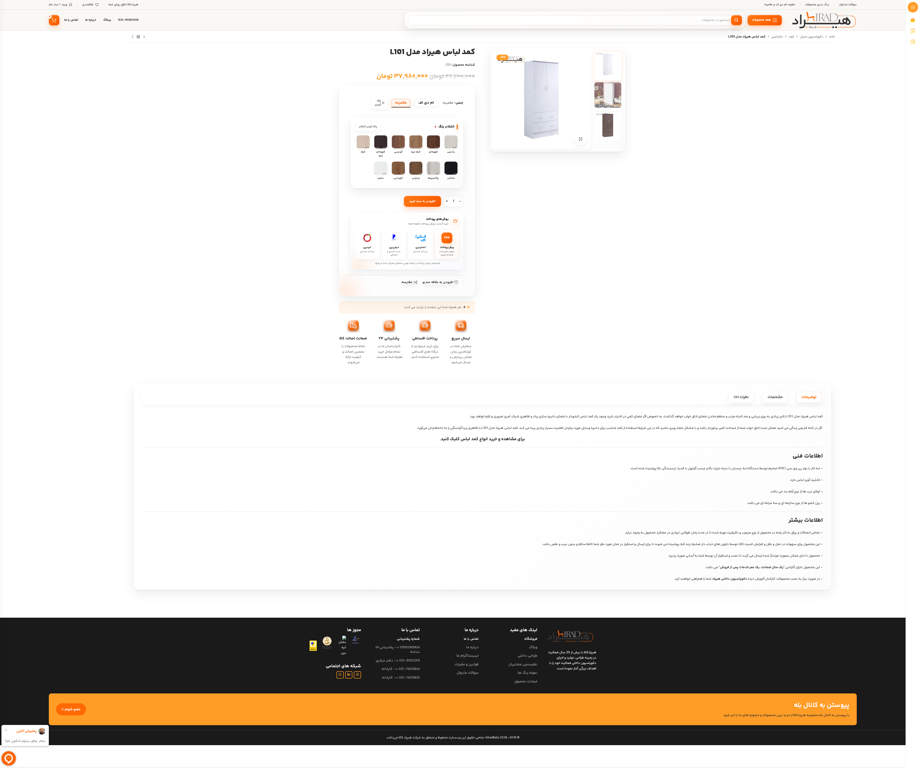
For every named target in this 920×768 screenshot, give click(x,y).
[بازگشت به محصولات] (138, 37)
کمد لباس (469, 439)
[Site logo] (824, 20)
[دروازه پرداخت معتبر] (313, 645)
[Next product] (132, 37)
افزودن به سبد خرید (422, 201)
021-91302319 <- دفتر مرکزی (398, 660)
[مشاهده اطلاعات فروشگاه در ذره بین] (341, 646)
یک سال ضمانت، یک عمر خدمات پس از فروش (751, 567)
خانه (832, 36)
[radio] (426, 103)
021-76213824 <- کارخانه (401, 669)
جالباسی (777, 36)
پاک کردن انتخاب (368, 127)
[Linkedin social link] (348, 675)
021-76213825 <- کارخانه (401, 677)
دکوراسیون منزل (811, 36)
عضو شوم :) (71, 709)
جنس (459, 103)
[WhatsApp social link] (340, 675)
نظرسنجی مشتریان (522, 664)
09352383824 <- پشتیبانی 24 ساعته (397, 650)
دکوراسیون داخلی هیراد (729, 579)
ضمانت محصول (525, 681)
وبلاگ (533, 647)
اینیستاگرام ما (467, 656)
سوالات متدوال (467, 673)
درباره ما (472, 647)
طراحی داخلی (527, 656)
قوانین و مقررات (466, 664)
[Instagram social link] (357, 675)
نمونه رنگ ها (527, 673)
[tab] (808, 397)
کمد (791, 36)
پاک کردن (378, 103)
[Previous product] (144, 37)
